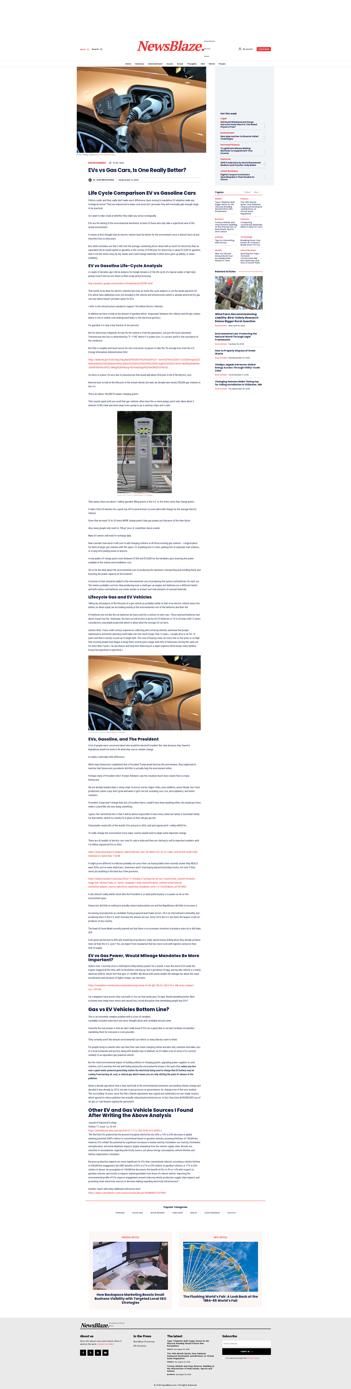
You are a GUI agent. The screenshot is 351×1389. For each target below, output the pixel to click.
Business (219, 219)
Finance (244, 199)
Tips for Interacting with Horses (224, 241)
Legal (223, 118)
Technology (246, 237)
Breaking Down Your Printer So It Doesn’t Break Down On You (250, 242)
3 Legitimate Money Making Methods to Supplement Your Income (236, 151)
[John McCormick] (90, 180)
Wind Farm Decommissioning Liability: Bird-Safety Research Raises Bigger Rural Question (236, 317)
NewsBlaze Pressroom (143, 1341)
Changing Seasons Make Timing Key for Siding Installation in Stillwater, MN (238, 383)
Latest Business (229, 171)
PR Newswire (139, 1345)
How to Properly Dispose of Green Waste (235, 352)
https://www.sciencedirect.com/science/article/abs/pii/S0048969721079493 (127, 1192)
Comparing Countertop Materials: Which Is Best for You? (251, 224)
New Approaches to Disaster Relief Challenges (239, 137)
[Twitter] (90, 1353)
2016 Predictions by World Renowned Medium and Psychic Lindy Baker (240, 164)
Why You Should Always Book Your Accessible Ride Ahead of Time (224, 257)
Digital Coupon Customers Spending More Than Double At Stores (237, 177)
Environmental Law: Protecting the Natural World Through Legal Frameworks (236, 336)
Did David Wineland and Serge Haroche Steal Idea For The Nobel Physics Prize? (238, 124)
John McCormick (105, 180)
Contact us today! (105, 1344)
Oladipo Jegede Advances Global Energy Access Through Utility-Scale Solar (237, 367)
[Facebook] (83, 1353)
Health (218, 199)
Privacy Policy (253, 1358)
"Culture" (247, 192)
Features (225, 159)
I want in (245, 1352)
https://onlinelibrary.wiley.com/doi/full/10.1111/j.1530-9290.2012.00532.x (125, 1130)
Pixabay (112, 155)
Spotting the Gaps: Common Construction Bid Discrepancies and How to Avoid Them (250, 258)
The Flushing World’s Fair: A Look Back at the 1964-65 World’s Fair (220, 1299)
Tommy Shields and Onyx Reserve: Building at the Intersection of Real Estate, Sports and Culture (226, 227)
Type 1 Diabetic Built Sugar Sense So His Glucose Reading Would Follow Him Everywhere (225, 207)
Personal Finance (230, 145)
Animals (219, 237)
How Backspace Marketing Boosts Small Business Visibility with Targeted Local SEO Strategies (130, 1299)
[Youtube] (105, 1353)
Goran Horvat (100, 155)
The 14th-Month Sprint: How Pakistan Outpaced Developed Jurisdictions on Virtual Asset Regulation (251, 208)
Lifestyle (244, 219)
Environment (97, 163)
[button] (97, 49)
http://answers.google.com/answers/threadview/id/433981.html (120, 283)
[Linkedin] (98, 1353)
